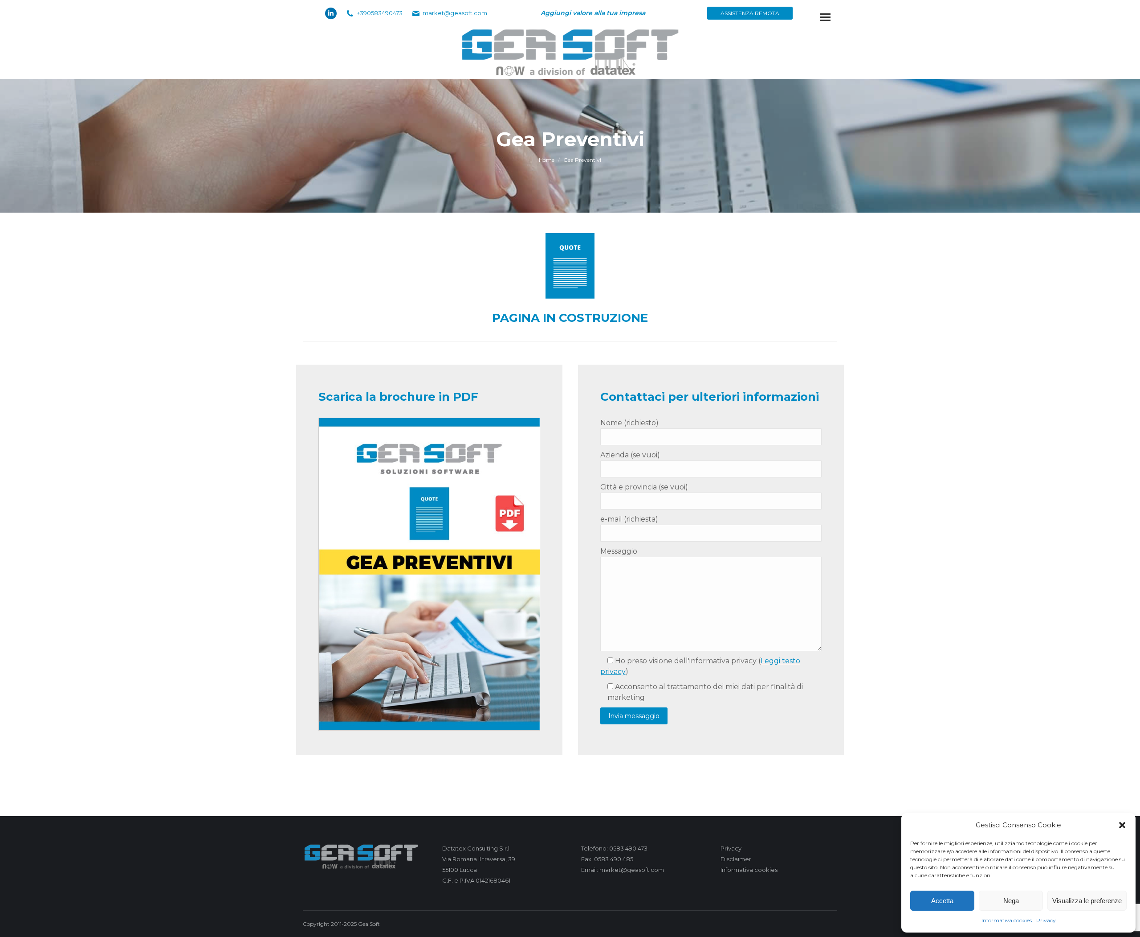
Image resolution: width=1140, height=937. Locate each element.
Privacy (1046, 920)
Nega (1011, 900)
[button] (1122, 825)
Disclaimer (736, 859)
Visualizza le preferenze (1087, 900)
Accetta (942, 900)
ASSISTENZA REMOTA (750, 13)
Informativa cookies (1006, 920)
